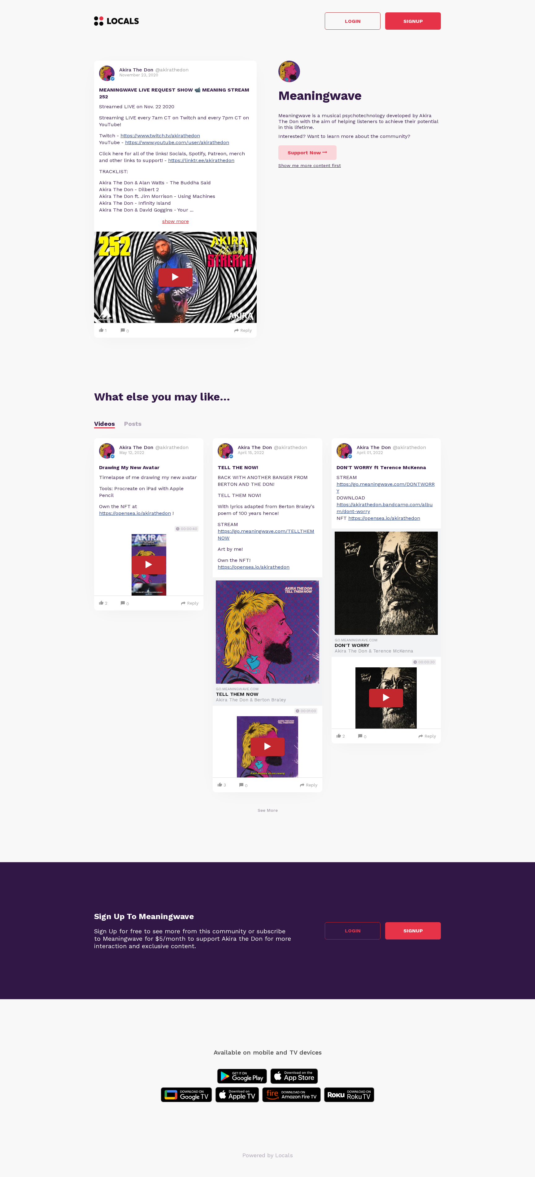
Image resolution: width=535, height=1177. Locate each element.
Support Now (304, 153)
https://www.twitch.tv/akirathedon (160, 136)
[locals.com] (116, 21)
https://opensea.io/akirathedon (135, 513)
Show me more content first (309, 165)
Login (353, 21)
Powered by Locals (267, 1155)
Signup (413, 21)
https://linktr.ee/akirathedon (201, 160)
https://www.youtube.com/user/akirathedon (177, 142)
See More (268, 810)
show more (175, 221)
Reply (246, 330)
